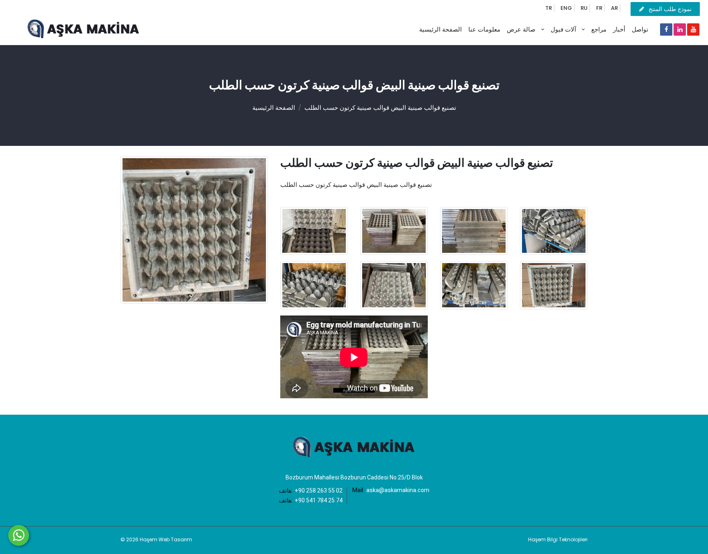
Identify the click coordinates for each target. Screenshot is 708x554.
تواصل (640, 29)
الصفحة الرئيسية (440, 29)
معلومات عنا (484, 29)
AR (614, 8)
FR (599, 8)
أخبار (619, 29)
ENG (566, 8)
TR (548, 8)
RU (584, 8)
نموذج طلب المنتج (670, 9)
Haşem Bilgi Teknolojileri (558, 539)
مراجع (598, 29)
